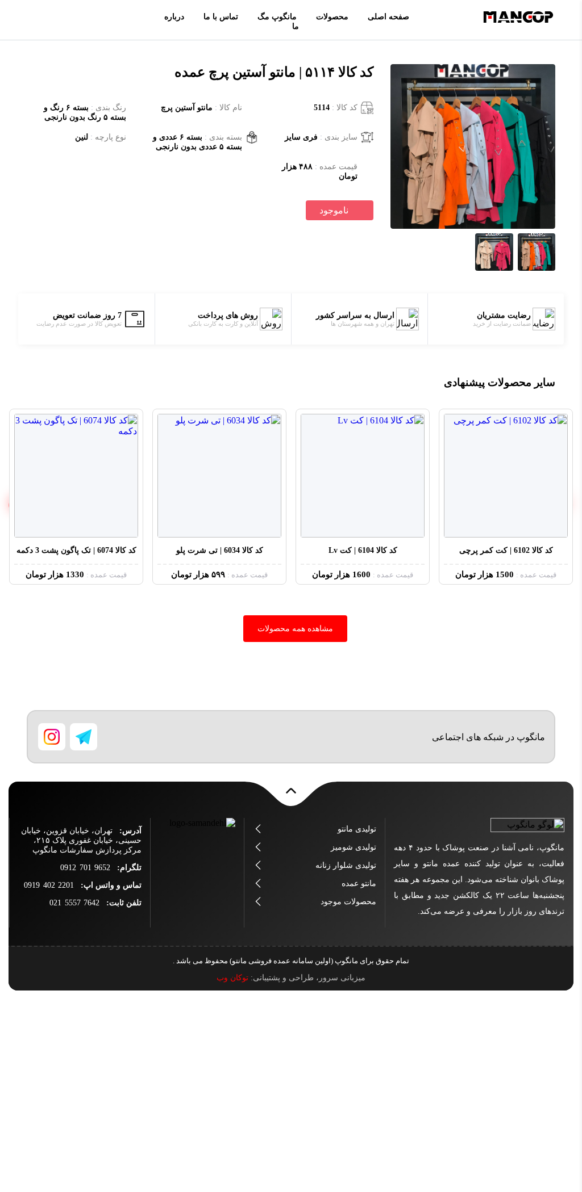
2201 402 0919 (49, 885)
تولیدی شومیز (353, 847)
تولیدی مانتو (357, 829)
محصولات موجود (348, 901)
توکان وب (232, 977)
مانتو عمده (359, 883)
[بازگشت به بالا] (291, 796)
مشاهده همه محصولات (295, 628)
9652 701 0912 (85, 867)
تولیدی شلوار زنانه (345, 865)
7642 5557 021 (74, 903)
